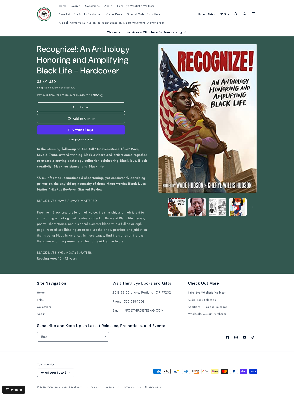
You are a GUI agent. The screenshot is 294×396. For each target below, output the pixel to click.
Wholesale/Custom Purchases (207, 314)
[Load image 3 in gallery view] (217, 207)
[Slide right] (252, 207)
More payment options (81, 139)
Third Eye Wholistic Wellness (207, 293)
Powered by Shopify (71, 386)
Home (41, 293)
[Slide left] (162, 207)
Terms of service (132, 386)
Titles (40, 300)
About (41, 314)
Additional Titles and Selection (208, 307)
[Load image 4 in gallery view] (238, 207)
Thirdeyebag (53, 386)
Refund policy (93, 386)
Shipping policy (153, 386)
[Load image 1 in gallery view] (177, 207)
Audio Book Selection (202, 300)
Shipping (42, 87)
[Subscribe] (104, 337)
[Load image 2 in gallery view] (197, 207)
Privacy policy (112, 386)
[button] (235, 14)
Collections (44, 307)
